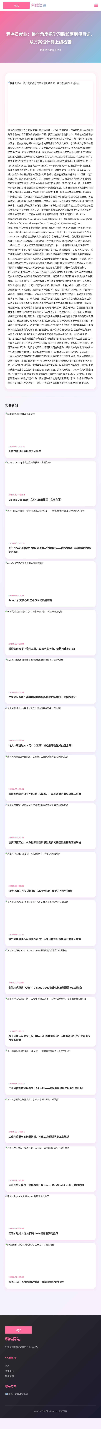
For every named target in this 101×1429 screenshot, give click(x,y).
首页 (7, 1365)
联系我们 (9, 1376)
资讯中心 (9, 1370)
